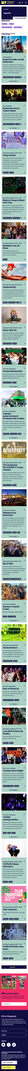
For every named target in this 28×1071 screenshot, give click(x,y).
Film (19, 532)
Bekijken (24, 77)
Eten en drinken (21, 433)
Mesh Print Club (8, 218)
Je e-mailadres (6, 1004)
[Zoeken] (22, 2)
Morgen (11, 24)
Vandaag (4, 24)
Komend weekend (7, 27)
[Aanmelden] (25, 1004)
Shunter (6, 172)
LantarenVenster (8, 661)
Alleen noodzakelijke (8, 1062)
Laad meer (12, 967)
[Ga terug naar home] (7, 2)
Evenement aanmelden (20, 18)
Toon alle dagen (13, 81)
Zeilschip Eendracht (8, 77)
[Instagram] (3, 1045)
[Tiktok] (14, 1045)
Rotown (6, 743)
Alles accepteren (7, 1067)
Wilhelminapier (7, 532)
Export (5, 958)
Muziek (14, 382)
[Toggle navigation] (26, 2)
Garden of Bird (7, 382)
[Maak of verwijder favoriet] (24, 56)
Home (6, 9)
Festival (17, 124)
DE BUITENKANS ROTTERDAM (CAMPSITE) (14, 579)
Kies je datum (18, 27)
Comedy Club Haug (8, 700)
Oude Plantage (7, 343)
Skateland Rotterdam (9, 124)
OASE (5, 302)
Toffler (5, 881)
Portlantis (6, 433)
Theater (16, 700)
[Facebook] (9, 1045)
